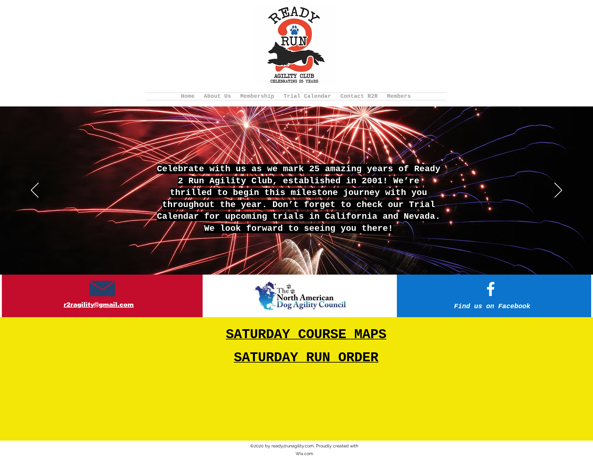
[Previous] (35, 191)
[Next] (558, 191)
